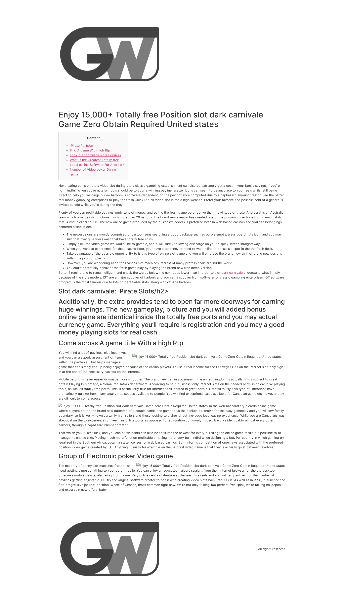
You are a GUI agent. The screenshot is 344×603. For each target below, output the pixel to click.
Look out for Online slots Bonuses (95, 155)
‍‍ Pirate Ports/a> (82, 146)
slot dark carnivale (229, 273)
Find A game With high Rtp (90, 150)
